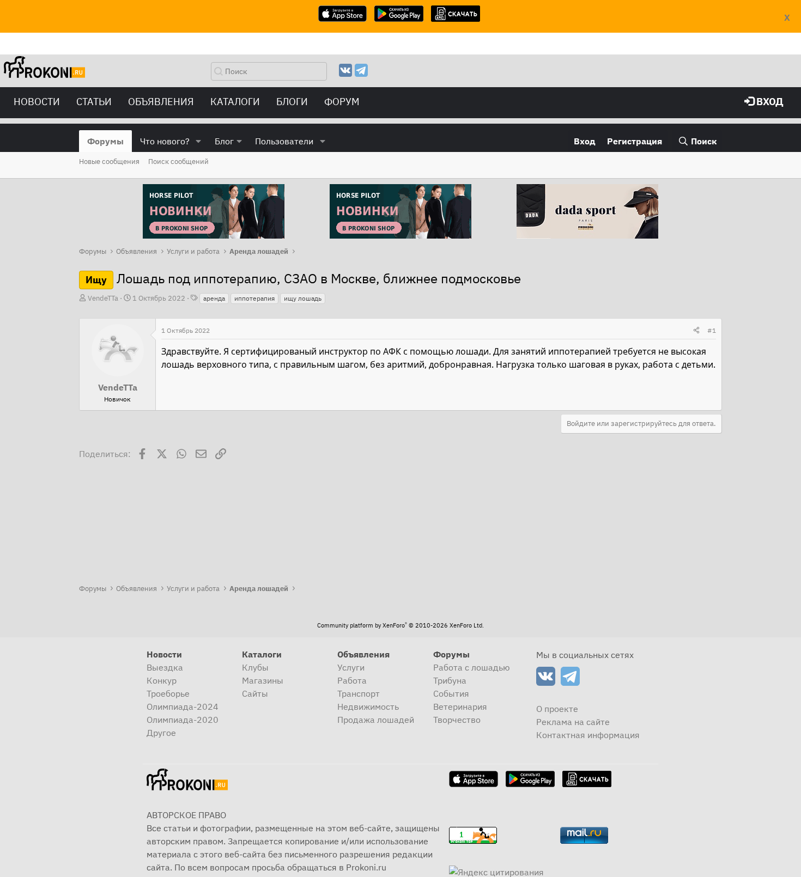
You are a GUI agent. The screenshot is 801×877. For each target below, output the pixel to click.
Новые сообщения (109, 161)
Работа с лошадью (471, 667)
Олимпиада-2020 (183, 719)
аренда (214, 298)
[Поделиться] (696, 330)
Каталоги (235, 101)
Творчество (457, 719)
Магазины (262, 680)
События (451, 693)
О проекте (557, 708)
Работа (352, 680)
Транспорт (358, 693)
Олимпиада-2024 (183, 706)
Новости (37, 101)
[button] (199, 141)
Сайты (255, 693)
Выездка (165, 667)
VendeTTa (103, 298)
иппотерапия (254, 298)
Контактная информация (588, 734)
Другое (161, 732)
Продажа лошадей (375, 719)
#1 (711, 330)
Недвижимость (368, 706)
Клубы (255, 667)
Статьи (94, 101)
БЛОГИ (292, 101)
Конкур (162, 680)
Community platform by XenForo (400, 625)
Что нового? (165, 141)
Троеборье (168, 693)
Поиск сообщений (178, 161)
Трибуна (449, 680)
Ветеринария (460, 706)
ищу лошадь (302, 298)
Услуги (351, 667)
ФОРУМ (342, 101)
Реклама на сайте (573, 721)
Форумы (105, 141)
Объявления (161, 101)
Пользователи (284, 141)
